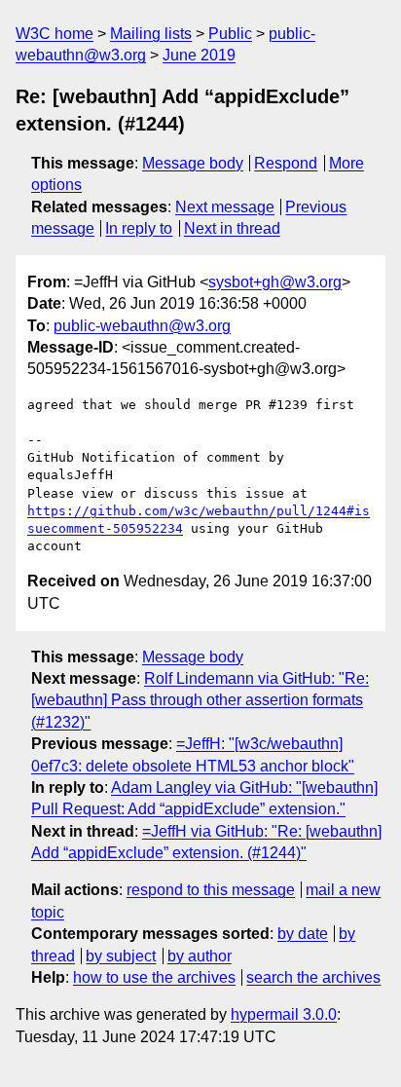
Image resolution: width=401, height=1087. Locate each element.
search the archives (313, 977)
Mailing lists (151, 33)
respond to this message (211, 889)
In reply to (138, 228)
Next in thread (232, 228)
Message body (192, 163)
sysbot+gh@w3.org (275, 282)
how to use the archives (154, 977)
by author (199, 956)
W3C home (54, 33)
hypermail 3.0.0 (284, 1014)
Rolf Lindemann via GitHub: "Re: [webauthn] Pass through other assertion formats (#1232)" (200, 700)
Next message (224, 207)
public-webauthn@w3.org (142, 326)
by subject (121, 956)
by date (302, 933)
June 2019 (199, 55)
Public (230, 33)
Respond (285, 163)
